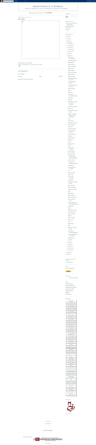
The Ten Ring (71, 358)
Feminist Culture (71, 64)
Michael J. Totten (71, 372)
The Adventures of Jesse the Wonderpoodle (71, 23)
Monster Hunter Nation (71, 323)
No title (69, 208)
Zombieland (70, 126)
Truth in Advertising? (72, 72)
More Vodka (21, 19)
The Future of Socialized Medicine (73, 231)
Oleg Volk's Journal (71, 330)
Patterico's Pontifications (71, 351)
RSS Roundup (71, 193)
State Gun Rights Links (70, 285)
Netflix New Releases (70, 26)
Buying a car (70, 108)
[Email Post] (19, 65)
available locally (28, 63)
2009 (68, 42)
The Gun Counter (69, 290)
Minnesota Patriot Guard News (71, 379)
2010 (68, 40)
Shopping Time (71, 143)
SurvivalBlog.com (71, 317)
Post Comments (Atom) (28, 79)
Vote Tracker (68, 28)
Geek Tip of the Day (72, 187)
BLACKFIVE (71, 349)
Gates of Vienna (71, 342)
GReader (70, 215)
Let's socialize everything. (71, 177)
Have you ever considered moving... (73, 95)
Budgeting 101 (71, 165)
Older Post (61, 76)
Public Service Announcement (71, 57)
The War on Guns (71, 325)
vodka (40, 64)
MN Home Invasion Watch (71, 287)
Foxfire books (71, 68)
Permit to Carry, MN (70, 289)
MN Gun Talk (68, 294)
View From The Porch (71, 302)
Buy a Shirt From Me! (70, 268)
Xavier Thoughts (71, 335)
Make (69, 225)
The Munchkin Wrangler (71, 309)
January (70, 250)
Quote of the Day (71, 74)
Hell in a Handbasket (71, 332)
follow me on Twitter (74, 277)
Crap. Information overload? (71, 168)
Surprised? (70, 99)
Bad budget (70, 92)
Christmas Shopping (72, 66)
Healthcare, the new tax (72, 122)
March (69, 246)
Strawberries (70, 140)
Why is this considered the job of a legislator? (72, 103)
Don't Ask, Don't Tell (72, 197)
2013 (68, 36)
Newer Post (20, 76)
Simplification (71, 206)
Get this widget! (27, 437)
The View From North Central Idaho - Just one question (71, 355)
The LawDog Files (71, 311)
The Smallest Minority (71, 307)
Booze (36, 64)
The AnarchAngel (71, 305)
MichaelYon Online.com (71, 374)
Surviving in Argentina (71, 338)
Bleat (69, 118)
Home (40, 76)
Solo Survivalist (71, 319)
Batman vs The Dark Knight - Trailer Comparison (72, 115)
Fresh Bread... (71, 180)
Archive (69, 90)
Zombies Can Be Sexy (72, 189)
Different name (71, 62)
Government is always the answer (72, 85)
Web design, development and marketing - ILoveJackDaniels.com (71, 386)
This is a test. (70, 219)
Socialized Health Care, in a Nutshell (73, 235)
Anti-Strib (71, 365)
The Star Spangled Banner (71, 82)
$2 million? (70, 136)
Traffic (69, 191)
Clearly (69, 142)
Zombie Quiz (70, 223)
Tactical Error (71, 120)
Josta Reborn (71, 389)
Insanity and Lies (71, 160)
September (70, 49)
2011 (68, 38)
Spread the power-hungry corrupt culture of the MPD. (72, 156)
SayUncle (71, 344)
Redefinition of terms (72, 210)
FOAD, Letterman (71, 138)
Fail (69, 170)
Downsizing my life (72, 128)
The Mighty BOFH (71, 363)
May (69, 242)
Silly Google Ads (71, 76)
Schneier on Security (71, 346)
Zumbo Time (70, 174)
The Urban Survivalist (71, 321)
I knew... (69, 221)
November (70, 45)
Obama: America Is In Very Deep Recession (73, 203)
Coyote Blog (71, 327)
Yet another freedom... (72, 60)
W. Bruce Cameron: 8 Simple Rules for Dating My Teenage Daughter (71, 369)
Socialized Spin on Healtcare (72, 131)
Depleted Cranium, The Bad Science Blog (71, 314)
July (69, 53)
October (70, 47)
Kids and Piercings (72, 134)
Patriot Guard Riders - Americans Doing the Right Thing (71, 393)
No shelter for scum (72, 211)
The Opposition (71, 237)
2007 (68, 254)
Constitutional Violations (71, 148)
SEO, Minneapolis (69, 284)
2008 (68, 252)
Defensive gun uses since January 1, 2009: (37, 13)
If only (69, 145)
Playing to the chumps (72, 106)
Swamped (70, 239)
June (69, 55)
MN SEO (67, 292)
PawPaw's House (71, 340)
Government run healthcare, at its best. (73, 162)
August (70, 51)
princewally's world (48, 6)
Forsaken (67, 29)
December (70, 43)
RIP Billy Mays (71, 70)
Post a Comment (21, 74)
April (69, 244)
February (70, 248)
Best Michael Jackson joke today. (72, 79)
